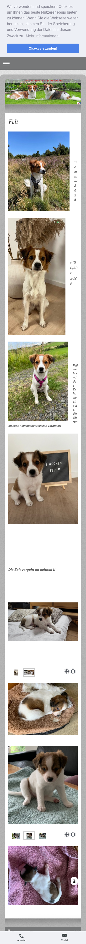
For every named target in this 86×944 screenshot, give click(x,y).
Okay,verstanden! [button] (43, 48)
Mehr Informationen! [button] (42, 36)
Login (76, 931)
